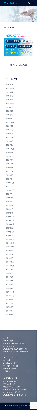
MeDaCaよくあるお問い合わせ (14, 389)
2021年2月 (9, 205)
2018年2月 (10, 288)
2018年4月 (10, 280)
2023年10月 (10, 122)
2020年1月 (10, 235)
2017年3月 (9, 314)
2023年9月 (10, 126)
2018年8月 (10, 273)
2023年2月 (10, 141)
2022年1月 (9, 179)
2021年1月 (9, 209)
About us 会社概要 (10, 363)
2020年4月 (10, 231)
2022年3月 (10, 171)
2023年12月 (10, 118)
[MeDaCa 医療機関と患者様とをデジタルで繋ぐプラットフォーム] (10, 3)
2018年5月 (10, 277)
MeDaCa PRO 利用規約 (11, 392)
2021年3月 (9, 201)
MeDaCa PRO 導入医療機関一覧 (15, 349)
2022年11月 (10, 148)
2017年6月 (9, 307)
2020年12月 (10, 213)
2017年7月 (9, 303)
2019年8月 (10, 254)
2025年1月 (9, 99)
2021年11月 (10, 186)
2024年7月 (10, 111)
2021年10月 (10, 190)
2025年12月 (10, 88)
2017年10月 (10, 296)
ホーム (5, 338)
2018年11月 (10, 265)
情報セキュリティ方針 (11, 386)
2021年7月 (9, 197)
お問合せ (6, 371)
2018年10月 (10, 269)
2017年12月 (10, 292)
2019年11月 (10, 243)
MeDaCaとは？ (8, 340)
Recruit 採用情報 (9, 368)
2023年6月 (10, 137)
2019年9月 (10, 250)
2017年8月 (10, 299)
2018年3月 (10, 284)
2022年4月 (10, 167)
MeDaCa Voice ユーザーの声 (13, 343)
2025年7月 (10, 92)
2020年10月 (10, 216)
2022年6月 (10, 163)
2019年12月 (10, 239)
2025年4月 (10, 96)
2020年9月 (10, 220)
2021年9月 (9, 194)
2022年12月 (10, 145)
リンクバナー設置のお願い (19, 65)
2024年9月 (10, 107)
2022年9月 (10, 152)
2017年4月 (9, 311)
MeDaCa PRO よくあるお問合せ (15, 395)
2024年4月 (10, 114)
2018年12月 (10, 262)
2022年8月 (10, 156)
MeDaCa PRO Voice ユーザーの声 (15, 351)
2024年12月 (10, 103)
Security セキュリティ (11, 357)
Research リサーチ (10, 360)
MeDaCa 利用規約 (10, 381)
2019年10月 (10, 246)
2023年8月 (10, 129)
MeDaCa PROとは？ (10, 346)
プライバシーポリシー (11, 384)
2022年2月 (10, 175)
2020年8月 (10, 224)
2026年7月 (10, 84)
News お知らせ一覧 (10, 365)
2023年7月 (10, 133)
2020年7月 (10, 228)
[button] (29, 3)
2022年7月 (10, 160)
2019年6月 (10, 258)
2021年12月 (10, 182)
